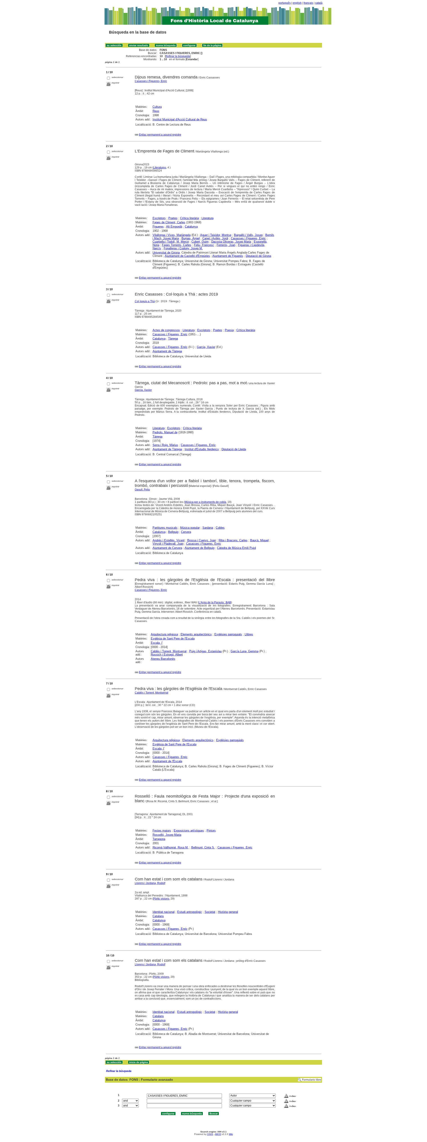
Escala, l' (157, 642)
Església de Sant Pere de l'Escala (173, 638)
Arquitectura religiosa (164, 634)
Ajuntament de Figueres (227, 256)
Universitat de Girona (166, 252)
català (318, 2)
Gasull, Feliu (142, 489)
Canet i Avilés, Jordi (215, 238)
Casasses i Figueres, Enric (151, 81)
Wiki (231, 1134)
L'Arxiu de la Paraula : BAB (215, 602)
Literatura (207, 218)
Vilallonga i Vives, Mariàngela (172, 235)
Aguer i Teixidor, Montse (215, 235)
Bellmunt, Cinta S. (203, 847)
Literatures (159, 167)
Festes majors (162, 830)
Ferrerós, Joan (226, 245)
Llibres (249, 634)
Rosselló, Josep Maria (167, 834)
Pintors (211, 830)
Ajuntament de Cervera (167, 548)
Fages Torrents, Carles (176, 245)
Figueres (158, 226)
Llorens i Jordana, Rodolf (150, 883)
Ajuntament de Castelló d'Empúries (187, 256)
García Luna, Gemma (244, 651)
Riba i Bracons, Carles (233, 540)
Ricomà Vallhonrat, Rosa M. (171, 847)
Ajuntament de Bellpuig (199, 548)
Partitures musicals (165, 527)
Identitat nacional (164, 912)
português (284, 2)
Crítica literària (189, 218)
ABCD (218, 1134)
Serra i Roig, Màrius (165, 445)
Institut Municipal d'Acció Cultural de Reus (180, 119)
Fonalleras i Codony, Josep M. (183, 248)
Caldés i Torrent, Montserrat (169, 651)
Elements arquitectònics (196, 634)
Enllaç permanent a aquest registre (160, 134)
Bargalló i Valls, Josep (248, 235)
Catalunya (191, 226)
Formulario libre (311, 1079)
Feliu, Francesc (204, 245)
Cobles (220, 527)
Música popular (190, 527)
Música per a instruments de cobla (205, 502)
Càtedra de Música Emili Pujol (236, 548)
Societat (210, 912)
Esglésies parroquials (228, 634)
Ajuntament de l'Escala (167, 761)
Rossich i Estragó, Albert (167, 654)
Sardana (207, 527)
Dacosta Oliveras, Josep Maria (231, 241)
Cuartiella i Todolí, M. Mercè (171, 241)
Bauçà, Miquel (259, 540)
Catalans (158, 916)
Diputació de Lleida (234, 449)
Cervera (186, 532)
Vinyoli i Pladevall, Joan (168, 543)
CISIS (210, 1134)
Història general (228, 912)
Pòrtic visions (161, 898)
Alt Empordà (174, 226)
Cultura (157, 106)
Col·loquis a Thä (145, 301)
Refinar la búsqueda (177, 56)
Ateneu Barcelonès (163, 658)
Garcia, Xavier (206, 347)
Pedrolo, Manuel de (165, 432)
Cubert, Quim (200, 241)
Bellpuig (173, 532)
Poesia (229, 330)
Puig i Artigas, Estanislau (205, 651)
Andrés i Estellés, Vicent (169, 540)
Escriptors (159, 218)
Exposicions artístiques (189, 830)
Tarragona (159, 839)
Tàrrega (173, 338)
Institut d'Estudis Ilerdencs (202, 449)
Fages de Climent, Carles (169, 222)
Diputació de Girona (258, 256)
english (297, 2)
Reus (156, 111)
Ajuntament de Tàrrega (167, 351)
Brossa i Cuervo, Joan (201, 540)
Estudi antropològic (189, 912)
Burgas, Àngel (190, 238)
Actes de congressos (166, 330)
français (308, 2)
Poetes (172, 218)
